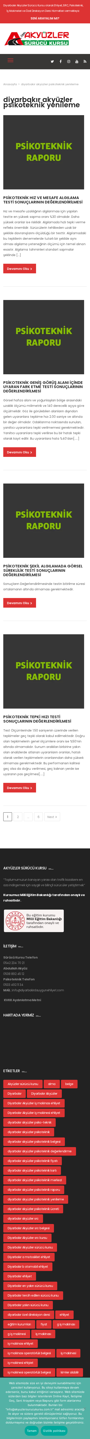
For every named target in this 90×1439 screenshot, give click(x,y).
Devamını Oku (18, 269)
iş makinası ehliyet (20, 1343)
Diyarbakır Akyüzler (44, 1093)
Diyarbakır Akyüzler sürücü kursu (30, 1247)
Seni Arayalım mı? (45, 18)
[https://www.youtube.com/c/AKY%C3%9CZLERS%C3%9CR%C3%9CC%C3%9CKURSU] (77, 61)
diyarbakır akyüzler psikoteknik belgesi (34, 1141)
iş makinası (43, 1334)
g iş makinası (66, 1324)
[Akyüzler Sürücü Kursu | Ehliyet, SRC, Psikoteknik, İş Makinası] (37, 38)
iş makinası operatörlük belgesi (29, 1353)
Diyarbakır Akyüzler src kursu (27, 1238)
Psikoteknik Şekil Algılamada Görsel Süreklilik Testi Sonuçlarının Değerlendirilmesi (43, 570)
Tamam (31, 1430)
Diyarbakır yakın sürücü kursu (28, 1305)
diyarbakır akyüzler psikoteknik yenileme (36, 1199)
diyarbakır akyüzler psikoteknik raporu (34, 1190)
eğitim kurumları (19, 1324)
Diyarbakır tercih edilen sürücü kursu (33, 1295)
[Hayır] (84, 1408)
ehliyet (64, 1314)
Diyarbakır (14, 1093)
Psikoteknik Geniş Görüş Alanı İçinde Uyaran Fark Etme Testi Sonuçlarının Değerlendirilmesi (43, 387)
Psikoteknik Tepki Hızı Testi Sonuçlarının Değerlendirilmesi (37, 719)
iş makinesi (68, 1353)
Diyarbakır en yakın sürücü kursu (30, 1286)
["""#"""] (85, 61)
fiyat (44, 1324)
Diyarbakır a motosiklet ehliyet (29, 1257)
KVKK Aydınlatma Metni (22, 1000)
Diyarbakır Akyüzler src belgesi (29, 1228)
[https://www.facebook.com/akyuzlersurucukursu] (61, 61)
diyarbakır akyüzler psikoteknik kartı (32, 1170)
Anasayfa (10, 84)
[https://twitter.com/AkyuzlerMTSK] (52, 61)
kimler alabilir (70, 1372)
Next (50, 817)
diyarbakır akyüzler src (23, 1218)
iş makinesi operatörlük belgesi (29, 1372)
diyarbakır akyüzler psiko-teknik (29, 1122)
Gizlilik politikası (54, 1430)
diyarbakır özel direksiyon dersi (29, 1314)
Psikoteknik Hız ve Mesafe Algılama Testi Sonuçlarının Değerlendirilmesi (43, 200)
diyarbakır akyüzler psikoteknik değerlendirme (40, 1151)
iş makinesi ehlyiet (20, 1363)
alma (51, 1084)
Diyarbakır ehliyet (20, 1276)
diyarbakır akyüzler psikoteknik (29, 1132)
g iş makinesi (17, 1334)
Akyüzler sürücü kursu (23, 1084)
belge (69, 1084)
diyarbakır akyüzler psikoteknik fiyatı (32, 1161)
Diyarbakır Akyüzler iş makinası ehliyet (34, 1103)
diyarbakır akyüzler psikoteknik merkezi (35, 1180)
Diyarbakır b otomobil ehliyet (28, 1266)
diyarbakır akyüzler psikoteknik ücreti (33, 1209)
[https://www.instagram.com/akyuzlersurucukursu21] (69, 61)
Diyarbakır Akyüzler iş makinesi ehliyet (34, 1113)
